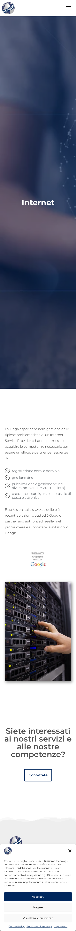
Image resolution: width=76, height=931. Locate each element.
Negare (38, 907)
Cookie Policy (17, 926)
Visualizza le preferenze (38, 918)
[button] (70, 851)
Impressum (60, 926)
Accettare (38, 896)
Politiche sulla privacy (39, 926)
